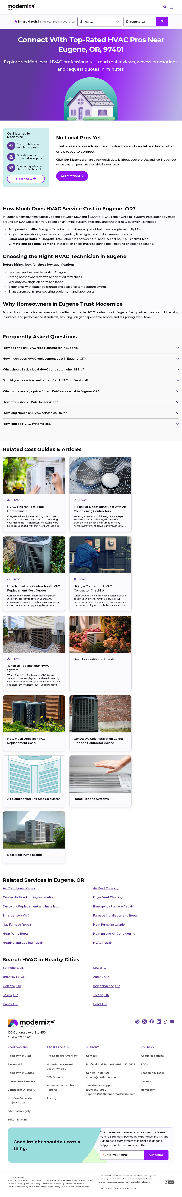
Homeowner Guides (21, 1073)
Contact (91, 1055)
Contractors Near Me (21, 1081)
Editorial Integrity (19, 1111)
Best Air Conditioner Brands (94, 659)
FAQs (144, 1064)
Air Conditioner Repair (19, 888)
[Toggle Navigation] (171, 7)
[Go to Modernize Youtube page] (172, 1021)
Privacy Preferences (63, 1180)
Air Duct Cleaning (106, 888)
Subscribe (156, 1155)
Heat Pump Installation (110, 924)
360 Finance (55, 1077)
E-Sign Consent (44, 1180)
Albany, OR (101, 976)
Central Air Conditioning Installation (29, 897)
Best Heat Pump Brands (24, 855)
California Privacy (15, 1183)
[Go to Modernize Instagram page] (144, 1021)
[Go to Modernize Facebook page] (151, 1021)
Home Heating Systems (91, 799)
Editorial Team (17, 1119)
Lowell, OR (100, 967)
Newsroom (148, 1089)
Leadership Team (152, 1073)
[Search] (165, 7)
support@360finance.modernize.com (110, 1094)
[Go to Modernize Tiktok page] (165, 1021)
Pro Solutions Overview (62, 1055)
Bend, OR (100, 1004)
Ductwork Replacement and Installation (32, 906)
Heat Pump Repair (16, 933)
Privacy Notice (14, 1180)
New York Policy (33, 1183)
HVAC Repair (102, 942)
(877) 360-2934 (96, 1089)
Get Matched (71, 176)
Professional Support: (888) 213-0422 (110, 1064)
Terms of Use (29, 1180)
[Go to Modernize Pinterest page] (137, 1021)
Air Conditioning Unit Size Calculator (33, 799)
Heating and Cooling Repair (23, 942)
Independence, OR (106, 986)
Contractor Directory (21, 1089)
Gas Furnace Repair (17, 924)
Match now (24, 179)
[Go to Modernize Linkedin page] (159, 1021)
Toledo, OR (101, 995)
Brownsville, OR (14, 976)
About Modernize (152, 1055)
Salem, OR (10, 995)
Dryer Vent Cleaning (108, 897)
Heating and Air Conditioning (114, 933)
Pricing (51, 1098)
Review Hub (15, 1064)
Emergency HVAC (16, 915)
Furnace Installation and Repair (116, 915)
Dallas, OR (10, 1004)
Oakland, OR (12, 986)
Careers (146, 1081)
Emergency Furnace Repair (113, 906)
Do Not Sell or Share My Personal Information (63, 1183)
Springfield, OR (13, 967)
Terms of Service (77, 1186)
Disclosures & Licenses (83, 1180)
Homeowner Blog (19, 1055)
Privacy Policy (60, 1186)
